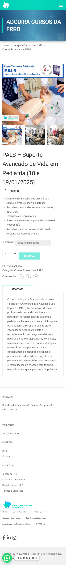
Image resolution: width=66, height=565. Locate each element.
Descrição (17, 289)
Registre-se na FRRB (12, 485)
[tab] (17, 289)
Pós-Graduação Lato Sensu (36, 518)
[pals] (33, 94)
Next (61, 94)
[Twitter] (28, 276)
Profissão (8, 242)
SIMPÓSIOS (40, 524)
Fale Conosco (12, 417)
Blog (4, 451)
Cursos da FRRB (10, 474)
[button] (7, 558)
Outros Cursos (39, 512)
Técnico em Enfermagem (11, 518)
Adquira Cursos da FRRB (28, 45)
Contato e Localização (13, 479)
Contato (6, 456)
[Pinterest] (35, 276)
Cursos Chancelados (20, 512)
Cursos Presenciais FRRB (16, 49)
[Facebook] (21, 276)
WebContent (27, 558)
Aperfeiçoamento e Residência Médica (16, 524)
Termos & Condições (12, 491)
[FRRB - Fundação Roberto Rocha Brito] (5, 5)
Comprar (29, 256)
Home (5, 45)
